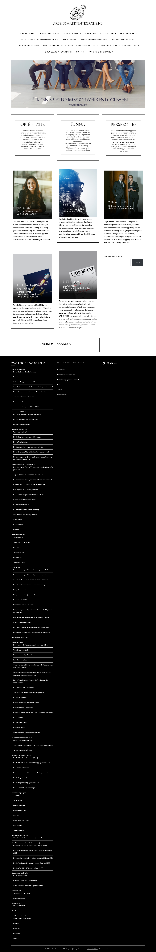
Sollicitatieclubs (19, 552)
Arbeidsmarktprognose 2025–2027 (25, 407)
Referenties (17, 520)
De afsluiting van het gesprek (23, 688)
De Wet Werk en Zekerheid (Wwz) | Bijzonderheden (31, 763)
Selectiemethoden (20, 660)
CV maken (61, 370)
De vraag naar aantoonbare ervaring (26, 510)
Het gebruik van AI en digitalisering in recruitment (31, 452)
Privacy (16, 938)
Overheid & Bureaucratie (123, 39)
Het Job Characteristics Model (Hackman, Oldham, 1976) (33, 858)
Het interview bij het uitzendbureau (26, 703)
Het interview (69, 39)
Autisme (16, 815)
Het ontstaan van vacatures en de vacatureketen (30, 392)
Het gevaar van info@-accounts (24, 595)
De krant (16, 547)
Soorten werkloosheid (21, 402)
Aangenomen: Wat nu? (53, 46)
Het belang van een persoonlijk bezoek (27, 437)
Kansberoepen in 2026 (47, 39)
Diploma (16, 530)
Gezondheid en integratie (94, 39)
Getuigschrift (18, 525)
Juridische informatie (100, 52)
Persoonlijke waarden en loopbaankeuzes (28, 886)
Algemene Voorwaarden (22, 918)
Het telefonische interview (23, 708)
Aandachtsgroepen (29, 46)
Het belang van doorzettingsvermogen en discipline (31, 632)
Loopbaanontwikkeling (125, 46)
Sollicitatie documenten (21, 893)
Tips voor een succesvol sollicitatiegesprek (28, 693)
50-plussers (17, 800)
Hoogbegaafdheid (19, 810)
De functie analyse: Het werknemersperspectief (30, 570)
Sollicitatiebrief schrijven (66, 375)
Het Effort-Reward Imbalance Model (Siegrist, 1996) (31, 863)
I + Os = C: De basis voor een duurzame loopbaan (30, 580)
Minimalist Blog (92, 949)
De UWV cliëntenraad (21, 768)
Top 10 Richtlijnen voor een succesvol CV (28, 475)
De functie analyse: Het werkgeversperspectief (30, 575)
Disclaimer (17, 933)
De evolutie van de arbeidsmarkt (24, 372)
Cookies (16, 923)
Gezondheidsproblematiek (22, 740)
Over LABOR (66, 52)
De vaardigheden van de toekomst (25, 419)
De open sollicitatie (20, 600)
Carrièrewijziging (19, 898)
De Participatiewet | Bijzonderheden (26, 783)
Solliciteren (26, 39)
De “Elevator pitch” (20, 723)
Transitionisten (18, 830)
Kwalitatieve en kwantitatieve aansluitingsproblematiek (33, 387)
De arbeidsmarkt (27, 33)
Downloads (51, 52)
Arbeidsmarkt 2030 (49, 33)
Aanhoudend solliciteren (22, 622)
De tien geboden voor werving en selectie (28, 447)
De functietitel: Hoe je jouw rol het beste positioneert (32, 480)
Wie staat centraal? (20, 432)
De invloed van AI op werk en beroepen (27, 414)
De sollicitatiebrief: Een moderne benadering (29, 585)
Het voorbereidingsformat (22, 655)
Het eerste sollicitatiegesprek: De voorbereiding (30, 645)
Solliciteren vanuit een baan (23, 605)
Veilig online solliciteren (21, 542)
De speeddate (18, 718)
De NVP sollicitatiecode (21, 442)
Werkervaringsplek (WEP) (22, 750)
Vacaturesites (18, 537)
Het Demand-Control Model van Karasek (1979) (30, 845)
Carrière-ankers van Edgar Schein (25, 881)
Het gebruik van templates (22, 590)
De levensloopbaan (20, 876)
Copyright (17, 928)
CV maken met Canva (21, 505)
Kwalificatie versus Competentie (25, 515)
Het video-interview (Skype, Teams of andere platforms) (33, 713)
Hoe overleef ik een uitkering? (24, 788)
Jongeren (16, 795)
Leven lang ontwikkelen (21, 424)
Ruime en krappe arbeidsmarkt (24, 382)
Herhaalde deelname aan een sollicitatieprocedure (31, 617)
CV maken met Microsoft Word (24, 500)
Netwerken (17, 557)
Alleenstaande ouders (21, 820)
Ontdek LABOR (19, 906)
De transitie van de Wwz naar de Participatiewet (30, 773)
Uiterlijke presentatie (21, 650)
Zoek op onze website (115, 256)
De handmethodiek (20, 698)
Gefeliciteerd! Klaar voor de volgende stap (28, 838)
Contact (80, 52)
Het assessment (19, 727)
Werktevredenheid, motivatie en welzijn (88, 46)
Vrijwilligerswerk (19, 562)
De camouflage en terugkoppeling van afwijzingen (31, 627)
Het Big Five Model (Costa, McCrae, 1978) (28, 868)
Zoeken (137, 262)
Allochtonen (17, 825)
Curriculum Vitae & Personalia (100, 33)
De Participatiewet (20, 778)
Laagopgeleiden (19, 805)
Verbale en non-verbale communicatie (26, 733)
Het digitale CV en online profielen (25, 490)
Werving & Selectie (72, 33)
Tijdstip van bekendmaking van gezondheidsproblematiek (33, 745)
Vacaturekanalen (128, 33)
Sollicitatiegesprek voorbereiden (69, 380)
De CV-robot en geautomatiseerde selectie (28, 495)
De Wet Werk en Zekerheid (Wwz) (25, 758)
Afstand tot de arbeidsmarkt (23, 397)
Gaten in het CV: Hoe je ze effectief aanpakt (29, 485)
